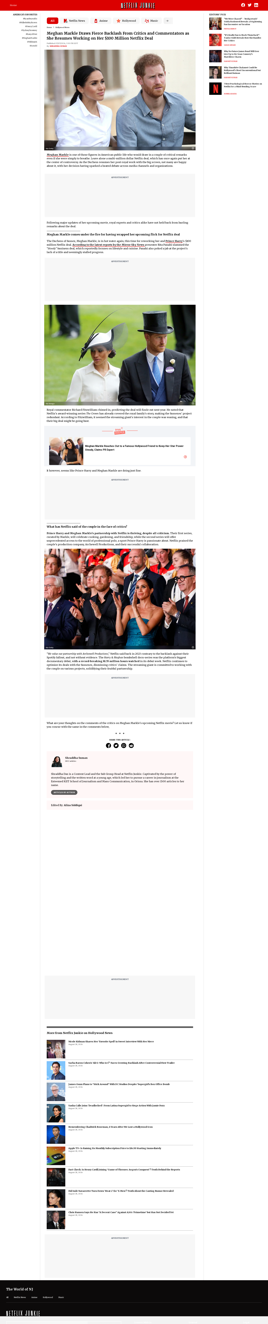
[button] (194, 148)
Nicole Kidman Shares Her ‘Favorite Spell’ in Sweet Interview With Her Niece (111, 964)
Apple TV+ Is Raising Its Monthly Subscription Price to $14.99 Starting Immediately (114, 1071)
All (53, 20)
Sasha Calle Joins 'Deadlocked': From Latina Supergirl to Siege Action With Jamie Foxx (116, 1028)
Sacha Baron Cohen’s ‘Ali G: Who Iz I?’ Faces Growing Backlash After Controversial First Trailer (121, 985)
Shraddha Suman (58, 46)
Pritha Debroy (230, 29)
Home (13, 5)
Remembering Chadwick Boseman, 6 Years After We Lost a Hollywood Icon (110, 1049)
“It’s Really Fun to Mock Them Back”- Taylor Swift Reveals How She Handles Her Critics (242, 38)
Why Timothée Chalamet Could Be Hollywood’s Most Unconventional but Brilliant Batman (242, 70)
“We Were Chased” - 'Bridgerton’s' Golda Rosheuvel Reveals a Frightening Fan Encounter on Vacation (243, 22)
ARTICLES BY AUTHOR (64, 792)
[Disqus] (120, 856)
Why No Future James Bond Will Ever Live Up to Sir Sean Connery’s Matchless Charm (241, 54)
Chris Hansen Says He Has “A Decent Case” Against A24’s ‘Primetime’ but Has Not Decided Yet (121, 1135)
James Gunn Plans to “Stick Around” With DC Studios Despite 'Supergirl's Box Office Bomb (119, 1006)
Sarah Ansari (230, 45)
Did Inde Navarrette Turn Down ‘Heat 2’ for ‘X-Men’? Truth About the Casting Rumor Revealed (121, 1113)
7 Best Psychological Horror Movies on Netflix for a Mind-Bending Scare (243, 85)
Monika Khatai (230, 94)
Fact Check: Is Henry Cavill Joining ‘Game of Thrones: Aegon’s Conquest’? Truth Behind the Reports (124, 1092)
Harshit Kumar (230, 61)
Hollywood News (62, 27)
